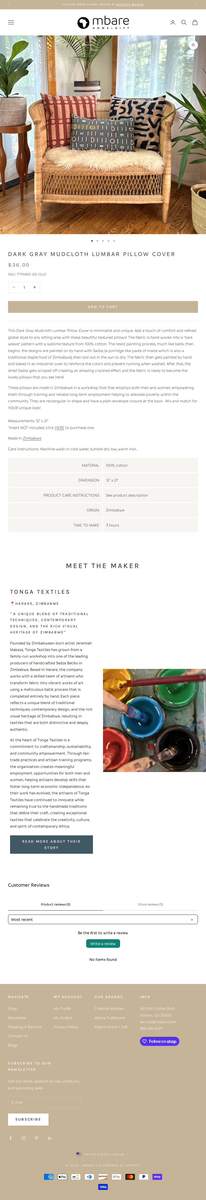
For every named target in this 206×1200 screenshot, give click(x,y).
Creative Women (109, 1008)
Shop (12, 1008)
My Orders (63, 1017)
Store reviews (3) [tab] (150, 904)
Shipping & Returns (25, 1026)
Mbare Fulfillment (109, 1017)
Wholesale (17, 1017)
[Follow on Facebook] (10, 1138)
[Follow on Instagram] (23, 1138)
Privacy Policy (66, 1026)
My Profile (62, 1008)
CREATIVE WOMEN (130, 4)
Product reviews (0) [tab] (55, 904)
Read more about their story (51, 844)
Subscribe (28, 1119)
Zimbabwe (32, 438)
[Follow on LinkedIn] (49, 1138)
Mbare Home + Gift (111, 1026)
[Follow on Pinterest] (36, 1138)
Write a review (103, 943)
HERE (59, 427)
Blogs (13, 1045)
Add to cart (103, 307)
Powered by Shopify (121, 1165)
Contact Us (18, 1035)
